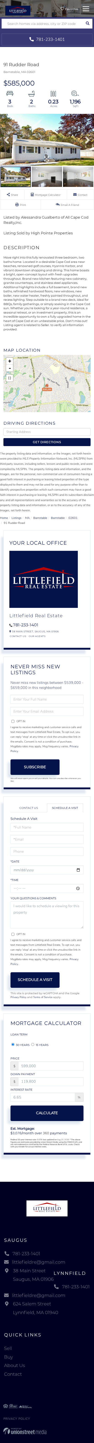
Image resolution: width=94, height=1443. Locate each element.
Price (14, 1058)
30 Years (22, 1045)
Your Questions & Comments (33, 898)
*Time (14, 880)
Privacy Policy (18, 997)
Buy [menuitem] (8, 1357)
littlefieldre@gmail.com (38, 1262)
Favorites (71, 9)
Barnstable (40, 518)
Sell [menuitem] (8, 1348)
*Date (14, 861)
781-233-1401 (50, 39)
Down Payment (22, 1074)
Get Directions (47, 442)
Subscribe (35, 767)
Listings (16, 518)
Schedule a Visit (65, 808)
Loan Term (18, 1034)
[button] (87, 24)
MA (27, 518)
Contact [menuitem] (13, 1374)
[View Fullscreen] (9, 378)
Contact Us (18, 636)
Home (4, 518)
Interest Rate (21, 1089)
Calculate (47, 1113)
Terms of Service (42, 997)
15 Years (41, 1045)
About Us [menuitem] (14, 1365)
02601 (73, 518)
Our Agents (37, 636)
